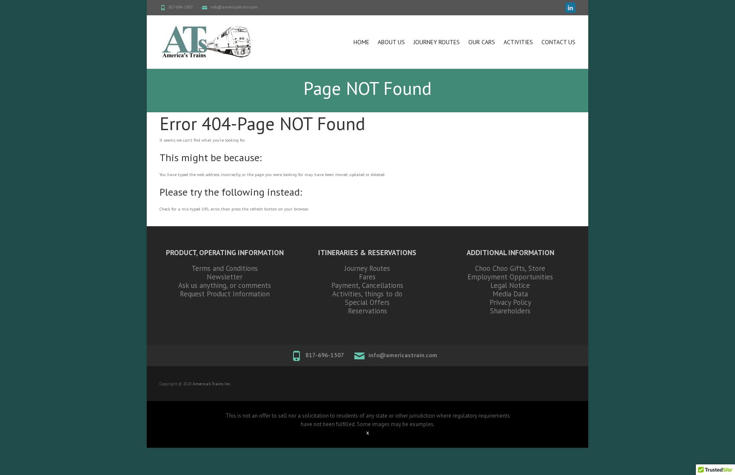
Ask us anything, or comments (224, 285)
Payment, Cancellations (367, 285)
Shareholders (510, 311)
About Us (391, 42)
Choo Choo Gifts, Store (510, 268)
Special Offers (367, 302)
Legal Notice (510, 285)
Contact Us (558, 42)
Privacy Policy (510, 302)
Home (361, 42)
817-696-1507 (180, 7)
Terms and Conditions (224, 268)
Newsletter (224, 277)
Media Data (510, 294)
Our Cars (481, 42)
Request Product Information (225, 294)
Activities (518, 42)
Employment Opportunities (510, 277)
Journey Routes (436, 42)
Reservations (367, 311)
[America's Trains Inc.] (207, 42)
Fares (367, 277)
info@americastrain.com (234, 7)
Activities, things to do (367, 294)
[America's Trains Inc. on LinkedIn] (570, 8)
